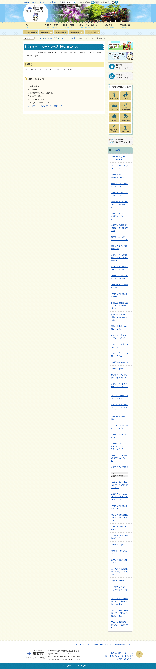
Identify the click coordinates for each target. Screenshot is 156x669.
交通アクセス (128, 653)
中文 (39, 2)
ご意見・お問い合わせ (112, 656)
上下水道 (72, 38)
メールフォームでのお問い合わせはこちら (45, 106)
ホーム (39, 38)
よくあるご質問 (51, 38)
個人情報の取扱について (124, 644)
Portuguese (47, 2)
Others (55, 2)
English (33, 2)
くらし (63, 38)
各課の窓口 (109, 644)
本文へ (26, 2)
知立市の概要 (116, 653)
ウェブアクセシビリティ (124, 659)
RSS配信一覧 (98, 644)
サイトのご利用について (83, 644)
